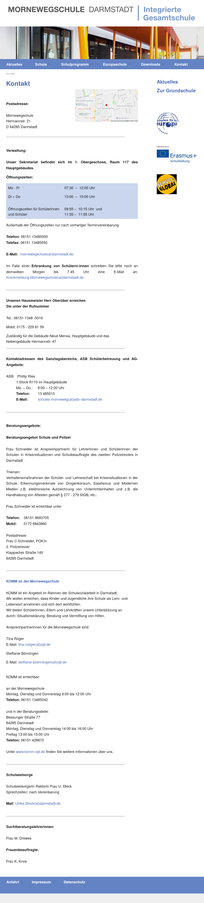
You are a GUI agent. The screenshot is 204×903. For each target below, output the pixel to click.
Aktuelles (14, 64)
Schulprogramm (75, 64)
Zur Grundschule (176, 90)
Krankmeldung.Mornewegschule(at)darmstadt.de (45, 277)
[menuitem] (14, 64)
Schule (41, 64)
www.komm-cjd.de (30, 751)
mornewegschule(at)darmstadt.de (46, 253)
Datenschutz (74, 881)
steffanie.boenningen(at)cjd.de (42, 661)
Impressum (41, 881)
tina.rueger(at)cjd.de (34, 644)
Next (178, 40)
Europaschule (115, 64)
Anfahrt (12, 881)
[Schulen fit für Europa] (168, 123)
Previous (25, 40)
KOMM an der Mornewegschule (32, 581)
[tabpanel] (102, 42)
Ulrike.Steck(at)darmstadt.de (38, 803)
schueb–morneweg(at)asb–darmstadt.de (70, 399)
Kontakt (181, 64)
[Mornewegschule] (102, 12)
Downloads (150, 64)
